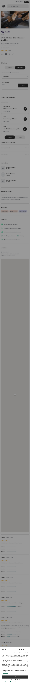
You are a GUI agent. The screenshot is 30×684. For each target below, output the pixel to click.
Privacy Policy (5, 673)
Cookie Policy (13, 681)
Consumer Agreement (11, 671)
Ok (15, 676)
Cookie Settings (15, 679)
